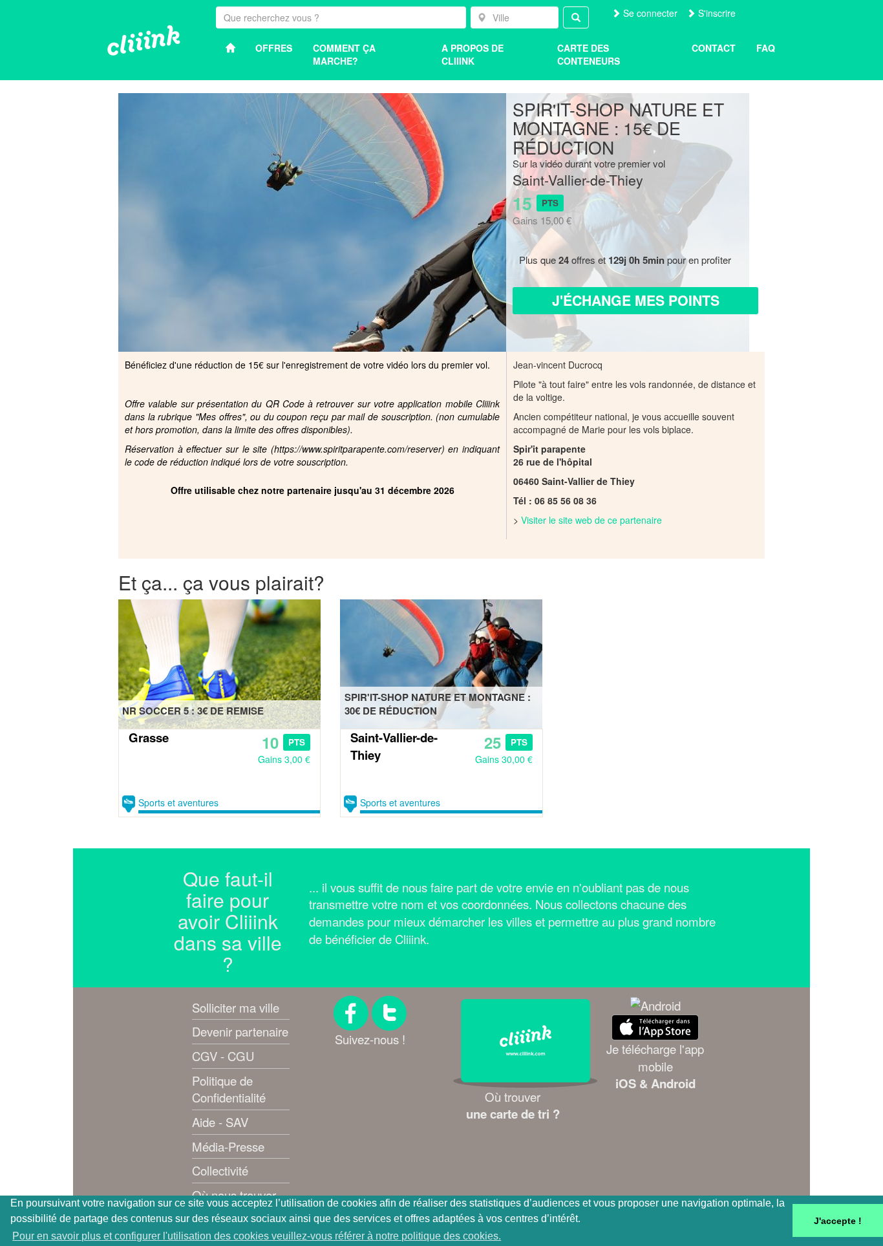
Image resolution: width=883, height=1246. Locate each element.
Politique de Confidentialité (229, 1089)
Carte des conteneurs (588, 54)
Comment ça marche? (344, 54)
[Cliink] (143, 40)
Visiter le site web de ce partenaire (591, 519)
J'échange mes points (635, 300)
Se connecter (649, 12)
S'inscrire (716, 12)
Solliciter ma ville (235, 1007)
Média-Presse (228, 1146)
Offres (273, 47)
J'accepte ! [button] (838, 1221)
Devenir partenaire (240, 1031)
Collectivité (220, 1170)
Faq (765, 47)
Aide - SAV (220, 1121)
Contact (714, 47)
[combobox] (515, 17)
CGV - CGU (223, 1055)
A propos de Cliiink (473, 54)
